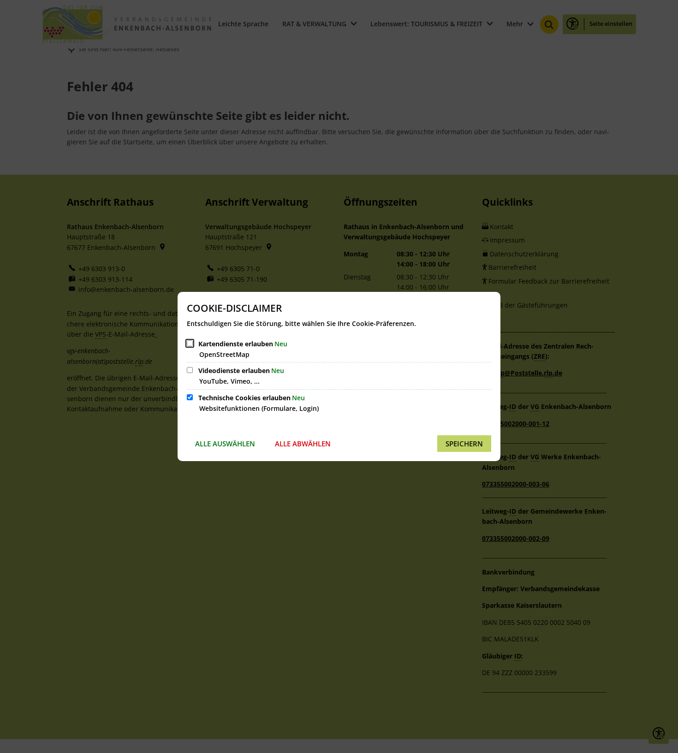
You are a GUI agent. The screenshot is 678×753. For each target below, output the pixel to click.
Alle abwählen (303, 443)
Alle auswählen (225, 443)
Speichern (464, 443)
